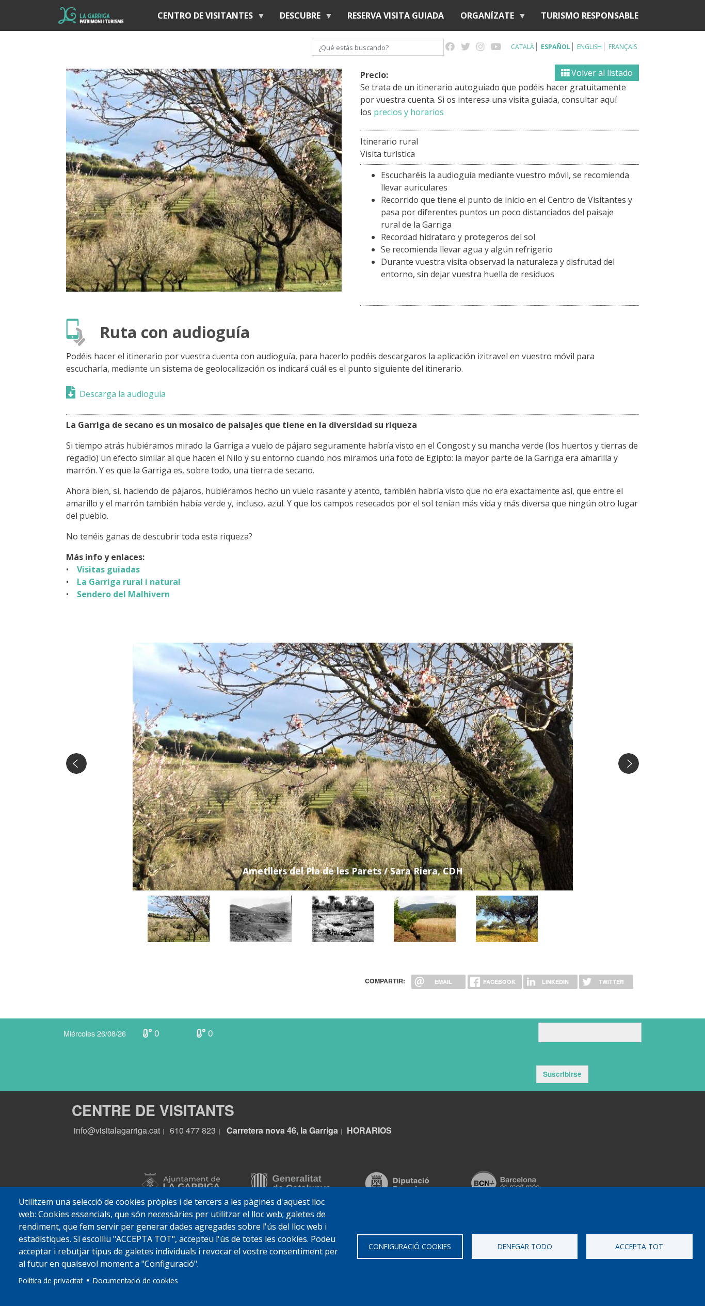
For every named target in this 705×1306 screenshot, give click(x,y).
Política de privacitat (51, 1280)
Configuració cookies (409, 1246)
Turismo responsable (589, 15)
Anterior (76, 763)
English (589, 46)
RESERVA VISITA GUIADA (395, 15)
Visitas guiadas (105, 569)
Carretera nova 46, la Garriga (282, 1130)
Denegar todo (525, 1246)
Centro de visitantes (201, 18)
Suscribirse (562, 1074)
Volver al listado (601, 72)
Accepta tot (639, 1246)
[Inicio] (91, 15)
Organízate (483, 18)
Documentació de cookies (135, 1280)
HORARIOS (369, 1130)
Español (555, 46)
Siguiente (628, 763)
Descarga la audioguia (122, 394)
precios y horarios (409, 112)
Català (522, 46)
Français (622, 46)
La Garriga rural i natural (126, 581)
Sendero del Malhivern (121, 594)
